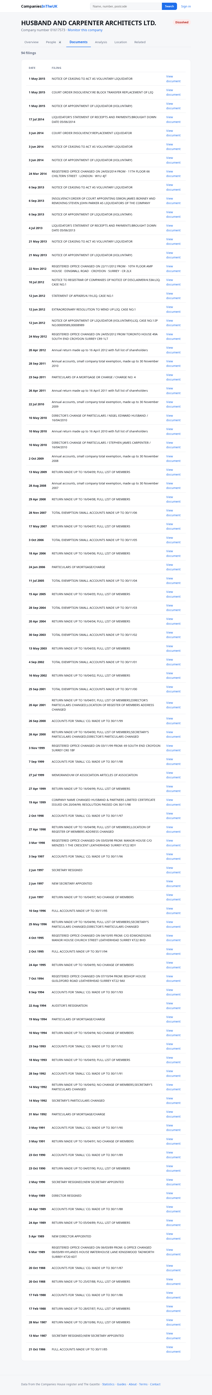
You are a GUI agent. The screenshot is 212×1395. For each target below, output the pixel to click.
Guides (121, 1384)
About (133, 1384)
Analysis (101, 42)
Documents (79, 42)
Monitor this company (85, 30)
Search (169, 6)
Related (140, 42)
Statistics (108, 1384)
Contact (155, 1384)
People (53, 42)
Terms (143, 1384)
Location (120, 42)
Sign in (186, 6)
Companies (39, 6)
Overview (31, 42)
